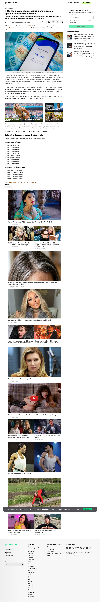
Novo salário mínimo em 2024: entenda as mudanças (20, 182)
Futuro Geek (31, 572)
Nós (29, 583)
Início (6, 8)
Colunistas (9, 556)
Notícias (30, 585)
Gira (29, 577)
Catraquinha (31, 555)
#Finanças (8, 186)
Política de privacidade (54, 553)
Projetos (30, 588)
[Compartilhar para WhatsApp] (49, 21)
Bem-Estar (31, 551)
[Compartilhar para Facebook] (57, 21)
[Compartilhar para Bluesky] (53, 21)
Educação (31, 566)
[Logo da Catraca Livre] (11, 2)
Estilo (29, 570)
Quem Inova (31, 590)
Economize (31, 564)
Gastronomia (32, 575)
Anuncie (87, 3)
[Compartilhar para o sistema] (61, 21)
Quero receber (81, 26)
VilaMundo (31, 596)
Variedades (31, 592)
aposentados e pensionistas (13, 28)
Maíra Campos (11, 21)
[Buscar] (22, 564)
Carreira (30, 553)
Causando (31, 557)
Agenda (69, 2)
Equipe (49, 555)
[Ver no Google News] (42, 21)
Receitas (77, 2)
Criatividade (31, 562)
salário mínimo (22, 30)
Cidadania (31, 559)
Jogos (30, 581)
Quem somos (51, 551)
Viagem (30, 594)
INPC (28, 77)
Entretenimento (32, 568)
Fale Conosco (51, 549)
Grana (11, 8)
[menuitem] (14, 550)
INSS (29, 26)
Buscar (7, 561)
